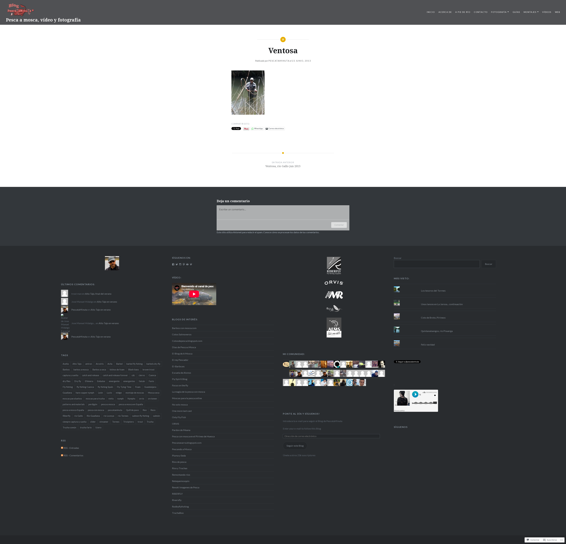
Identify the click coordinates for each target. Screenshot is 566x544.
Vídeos (546, 12)
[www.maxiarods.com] (334, 295)
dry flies (66, 381)
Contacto (481, 12)
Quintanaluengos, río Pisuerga (437, 331)
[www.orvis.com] (334, 282)
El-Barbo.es (178, 366)
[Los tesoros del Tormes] (445, 286)
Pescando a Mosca (181, 449)
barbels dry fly (153, 363)
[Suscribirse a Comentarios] (62, 455)
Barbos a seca (99, 369)
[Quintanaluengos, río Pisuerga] (445, 327)
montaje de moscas (135, 392)
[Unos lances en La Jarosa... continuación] (445, 300)
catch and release (90, 375)
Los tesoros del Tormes (433, 290)
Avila (109, 363)
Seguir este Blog (295, 445)
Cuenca (152, 375)
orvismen (152, 398)
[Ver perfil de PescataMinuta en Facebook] (173, 264)
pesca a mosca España (73, 410)
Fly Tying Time (124, 387)
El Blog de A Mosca (182, 353)
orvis (141, 398)
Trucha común (69, 427)
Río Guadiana (93, 415)
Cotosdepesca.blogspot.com (187, 340)
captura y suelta (70, 375)
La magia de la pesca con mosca (188, 391)
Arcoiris (100, 363)
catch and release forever (115, 375)
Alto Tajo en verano (107, 301)
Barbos (66, 369)
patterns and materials (74, 404)
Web (557, 12)
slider (93, 421)
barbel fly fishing (134, 363)
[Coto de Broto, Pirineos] (445, 313)
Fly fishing (68, 387)
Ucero (98, 427)
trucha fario (86, 427)
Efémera (89, 381)
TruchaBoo (178, 512)
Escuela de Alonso (181, 372)
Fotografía (499, 12)
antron (88, 363)
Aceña (66, 363)
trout (140, 421)
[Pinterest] (184, 264)
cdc (133, 375)
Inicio (431, 12)
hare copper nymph (85, 392)
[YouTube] (187, 264)
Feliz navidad (428, 344)
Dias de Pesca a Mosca (184, 347)
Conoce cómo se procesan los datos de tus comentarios (291, 232)
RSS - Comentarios (73, 455)
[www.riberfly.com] (334, 265)
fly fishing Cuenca (85, 387)
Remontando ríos (181, 474)
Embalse (101, 381)
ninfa (110, 398)
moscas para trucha (95, 398)
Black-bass (133, 369)
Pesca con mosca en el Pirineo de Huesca (193, 436)
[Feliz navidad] (445, 340)
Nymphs (131, 398)
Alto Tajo (77, 363)
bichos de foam (117, 369)
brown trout (148, 369)
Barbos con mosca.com (184, 328)
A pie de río (462, 12)
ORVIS (175, 423)
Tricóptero (128, 421)
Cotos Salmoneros (181, 334)
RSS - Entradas (71, 447)
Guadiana (67, 392)
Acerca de (445, 12)
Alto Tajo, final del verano (98, 293)
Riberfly (66, 415)
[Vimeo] (191, 264)
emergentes (129, 381)
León (100, 392)
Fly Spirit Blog (179, 379)
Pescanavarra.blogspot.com (186, 442)
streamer (103, 421)
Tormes (115, 421)
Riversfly (176, 500)
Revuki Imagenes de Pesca (185, 487)
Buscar (398, 258)
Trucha (150, 421)
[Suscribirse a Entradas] (62, 447)
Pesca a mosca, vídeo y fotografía (43, 20)
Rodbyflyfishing (180, 506)
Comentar (339, 225)
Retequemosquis (180, 481)
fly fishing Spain (105, 387)
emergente (114, 381)
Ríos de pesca (179, 461)
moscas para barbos (72, 398)
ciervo (142, 375)
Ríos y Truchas (179, 468)
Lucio (109, 392)
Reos (153, 410)
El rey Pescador (180, 359)
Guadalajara (150, 387)
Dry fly (77, 381)
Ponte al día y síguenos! (301, 413)
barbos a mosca (81, 369)
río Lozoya (109, 415)
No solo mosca (180, 404)
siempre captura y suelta (74, 421)
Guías (516, 12)
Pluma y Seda (179, 455)
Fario (151, 381)
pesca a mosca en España (131, 404)
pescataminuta (115, 410)
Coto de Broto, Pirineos (433, 317)
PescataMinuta (279, 60)
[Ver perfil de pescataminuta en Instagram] (180, 264)
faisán (142, 381)
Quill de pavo (132, 410)
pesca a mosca (108, 404)
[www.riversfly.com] (334, 308)
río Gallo (78, 415)
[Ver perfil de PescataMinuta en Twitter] (177, 264)
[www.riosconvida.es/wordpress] (334, 328)
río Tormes (123, 415)
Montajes (530, 12)
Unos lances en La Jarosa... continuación (442, 304)
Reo (145, 410)
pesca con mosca (96, 410)
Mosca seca (153, 392)
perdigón (92, 404)
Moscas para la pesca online (187, 398)
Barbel (119, 363)
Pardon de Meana (181, 430)
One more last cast (182, 410)
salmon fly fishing (140, 415)
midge (119, 392)
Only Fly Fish (179, 417)
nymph (120, 398)
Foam (137, 387)
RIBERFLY (177, 493)
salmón (156, 415)
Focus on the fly (180, 385)
